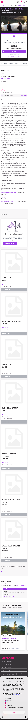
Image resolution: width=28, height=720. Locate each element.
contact (8, 78)
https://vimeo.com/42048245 (9, 192)
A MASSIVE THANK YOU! (11, 321)
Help (12, 585)
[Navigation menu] (26, 1)
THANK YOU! (7, 278)
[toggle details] (24, 650)
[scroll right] (25, 23)
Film (3, 83)
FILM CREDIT (7, 364)
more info (3, 78)
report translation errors (12, 674)
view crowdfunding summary (14, 56)
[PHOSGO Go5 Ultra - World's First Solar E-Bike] (13, 623)
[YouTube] (6, 664)
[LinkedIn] (10, 664)
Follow (14, 51)
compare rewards (9, 243)
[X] (4, 664)
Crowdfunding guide (21, 585)
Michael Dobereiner (7, 10)
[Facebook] (1, 664)
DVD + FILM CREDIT (10, 408)
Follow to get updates (9, 596)
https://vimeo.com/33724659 (9, 197)
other (3, 89)
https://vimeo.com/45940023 (9, 201)
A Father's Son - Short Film (12, 9)
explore (15, 609)
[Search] (14, 2)
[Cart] (18, 2)
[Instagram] (8, 664)
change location (21, 5)
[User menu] (23, 2)
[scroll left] (2, 23)
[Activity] (21, 1)
